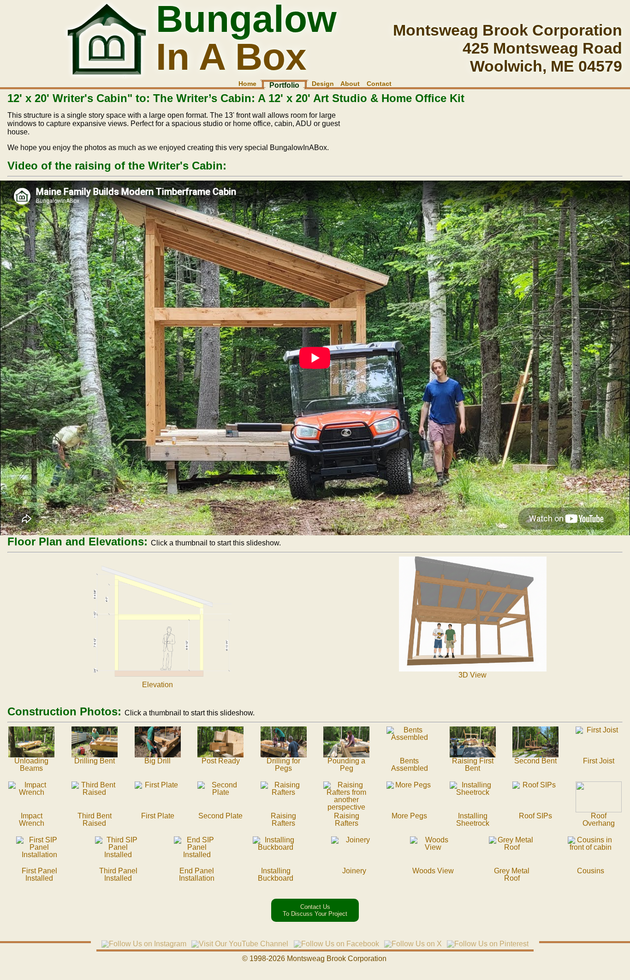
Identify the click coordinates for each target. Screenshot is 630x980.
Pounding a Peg (346, 764)
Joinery (354, 871)
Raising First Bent (472, 764)
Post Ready (221, 761)
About (350, 83)
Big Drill (157, 761)
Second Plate (220, 816)
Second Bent (535, 761)
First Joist (598, 761)
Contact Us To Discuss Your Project (315, 910)
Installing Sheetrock (472, 819)
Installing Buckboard (275, 874)
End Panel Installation (196, 874)
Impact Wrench (31, 819)
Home (247, 83)
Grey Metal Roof (511, 874)
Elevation (157, 685)
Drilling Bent (94, 761)
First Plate (157, 816)
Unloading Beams (31, 764)
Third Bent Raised (94, 819)
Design (323, 83)
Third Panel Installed (118, 874)
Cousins (590, 871)
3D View (472, 675)
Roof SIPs (535, 816)
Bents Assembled (409, 764)
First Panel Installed (39, 874)
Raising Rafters (283, 819)
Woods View (433, 871)
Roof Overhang (598, 819)
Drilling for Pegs (283, 764)
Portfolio (284, 85)
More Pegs (409, 816)
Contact (379, 83)
